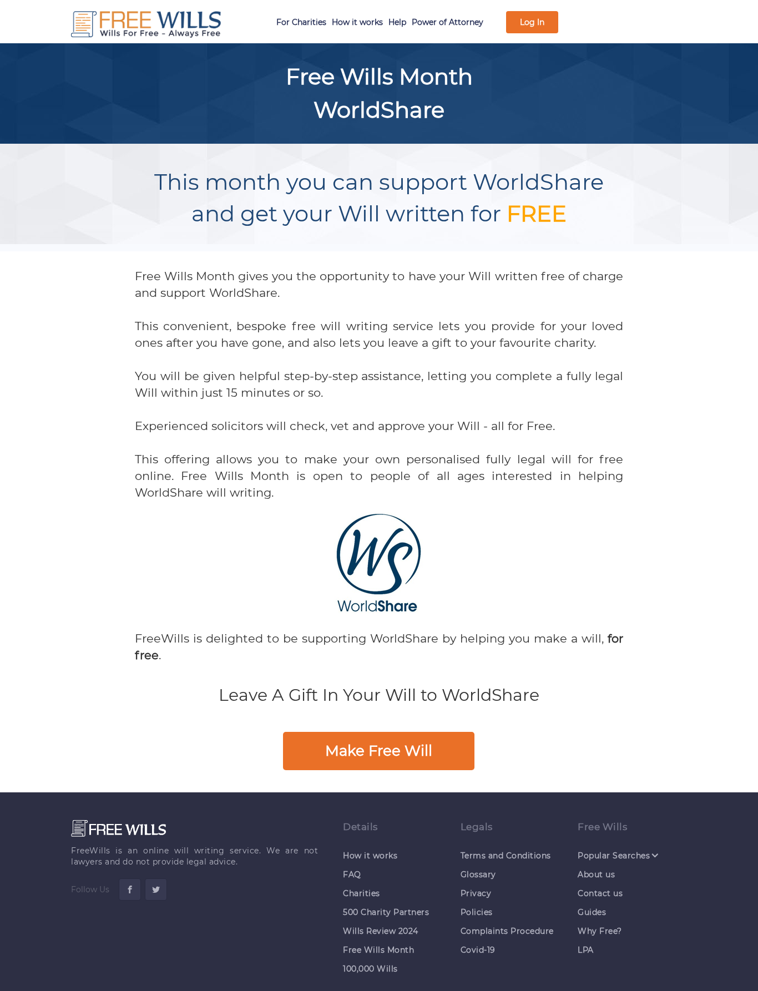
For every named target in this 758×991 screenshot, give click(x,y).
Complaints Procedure (507, 931)
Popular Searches (614, 855)
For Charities (301, 22)
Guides (592, 912)
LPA (586, 950)
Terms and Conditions (506, 856)
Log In (532, 22)
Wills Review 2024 (380, 931)
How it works (357, 22)
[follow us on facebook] (130, 889)
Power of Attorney (447, 22)
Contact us (600, 893)
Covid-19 (478, 950)
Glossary (478, 874)
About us (596, 874)
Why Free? (600, 931)
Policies (477, 912)
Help (397, 22)
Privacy (476, 893)
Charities (361, 893)
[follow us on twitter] (156, 889)
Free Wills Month (378, 950)
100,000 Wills (370, 969)
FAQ (352, 874)
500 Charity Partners (386, 912)
